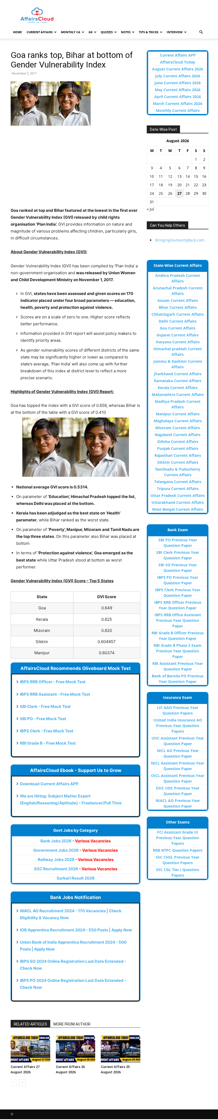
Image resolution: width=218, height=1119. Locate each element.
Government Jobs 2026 (75, 850)
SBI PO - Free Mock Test (43, 718)
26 (170, 193)
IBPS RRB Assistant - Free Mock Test (55, 694)
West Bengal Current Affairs (177, 509)
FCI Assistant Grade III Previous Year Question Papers (177, 838)
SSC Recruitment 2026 (75, 868)
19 (170, 184)
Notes (126, 32)
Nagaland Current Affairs (177, 434)
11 (161, 176)
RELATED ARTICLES (30, 1024)
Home (17, 32)
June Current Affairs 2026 (177, 82)
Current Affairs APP (178, 55)
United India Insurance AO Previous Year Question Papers (177, 725)
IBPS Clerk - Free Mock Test (46, 730)
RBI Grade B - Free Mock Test (48, 743)
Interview (175, 32)
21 (188, 184)
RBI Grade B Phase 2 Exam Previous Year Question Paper (178, 651)
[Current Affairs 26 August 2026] (75, 1048)
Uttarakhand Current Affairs (178, 502)
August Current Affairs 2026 (177, 68)
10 (152, 176)
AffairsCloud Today (177, 62)
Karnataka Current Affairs (177, 380)
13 (179, 176)
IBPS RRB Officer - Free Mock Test (53, 681)
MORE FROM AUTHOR (71, 1024)
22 (196, 184)
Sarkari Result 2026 (76, 878)
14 (188, 176)
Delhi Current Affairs (177, 321)
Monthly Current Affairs (178, 110)
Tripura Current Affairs (178, 488)
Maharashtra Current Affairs (178, 394)
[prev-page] (14, 1082)
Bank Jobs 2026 (75, 840)
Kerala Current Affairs (178, 387)
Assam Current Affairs (177, 300)
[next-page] (22, 1082)
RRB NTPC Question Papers (177, 850)
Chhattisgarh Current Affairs (178, 314)
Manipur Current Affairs (178, 413)
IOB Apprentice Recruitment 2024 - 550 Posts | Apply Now (76, 929)
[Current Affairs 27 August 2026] (30, 1048)
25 (161, 193)
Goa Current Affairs (177, 328)
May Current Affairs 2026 (177, 89)
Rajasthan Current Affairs (177, 455)
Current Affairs (40, 32)
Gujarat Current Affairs (178, 334)
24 (152, 193)
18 (161, 184)
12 (170, 176)
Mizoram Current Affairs (177, 427)
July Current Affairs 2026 (177, 75)
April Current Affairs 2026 (177, 96)
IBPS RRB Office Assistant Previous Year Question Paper (177, 620)
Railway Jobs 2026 (76, 859)
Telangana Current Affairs (177, 481)
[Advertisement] (75, 170)
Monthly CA (70, 32)
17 (152, 184)
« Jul (150, 209)
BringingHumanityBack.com (179, 240)
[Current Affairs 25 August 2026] (120, 1048)
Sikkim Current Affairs (177, 462)
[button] (201, 32)
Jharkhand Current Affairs (178, 373)
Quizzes (107, 32)
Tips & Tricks (148, 32)
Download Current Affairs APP (49, 783)
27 (179, 193)
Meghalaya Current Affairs (178, 420)
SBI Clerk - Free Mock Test (45, 706)
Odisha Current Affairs (177, 441)
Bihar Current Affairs (178, 307)
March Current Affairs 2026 (177, 103)
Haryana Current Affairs (178, 341)
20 (179, 184)
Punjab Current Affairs (177, 448)
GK (91, 32)
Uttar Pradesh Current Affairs (177, 495)
